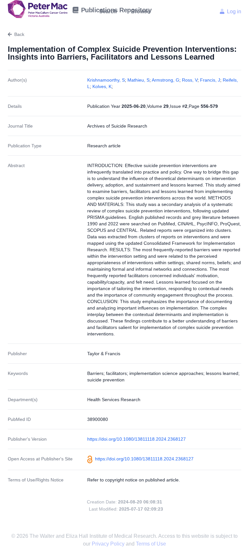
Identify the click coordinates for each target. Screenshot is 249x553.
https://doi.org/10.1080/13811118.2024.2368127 (136, 439)
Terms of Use (151, 544)
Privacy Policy (109, 544)
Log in (234, 11)
